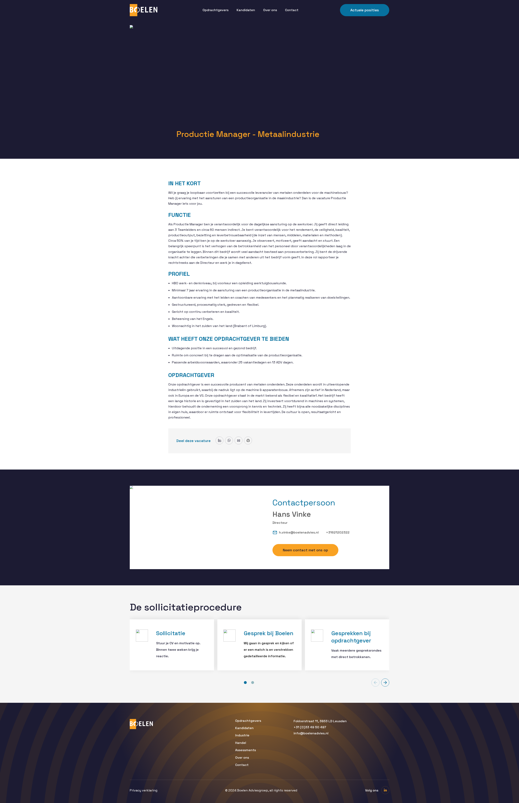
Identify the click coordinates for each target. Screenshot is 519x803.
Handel (240, 743)
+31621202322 (338, 532)
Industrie (242, 735)
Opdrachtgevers (215, 10)
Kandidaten (246, 10)
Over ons (270, 10)
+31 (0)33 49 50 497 (310, 727)
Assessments (245, 750)
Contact (291, 10)
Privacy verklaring (143, 790)
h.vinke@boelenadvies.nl (299, 532)
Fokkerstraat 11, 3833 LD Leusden (320, 721)
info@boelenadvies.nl (311, 733)
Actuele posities (364, 10)
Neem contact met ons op (305, 550)
